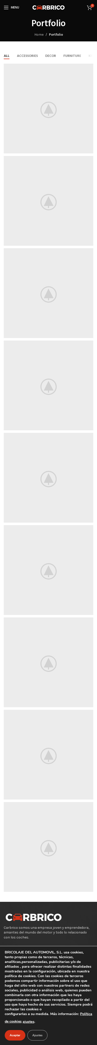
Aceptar (15, 1035)
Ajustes (37, 1035)
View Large (89, 68)
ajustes (28, 1021)
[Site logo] (48, 7)
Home (39, 34)
